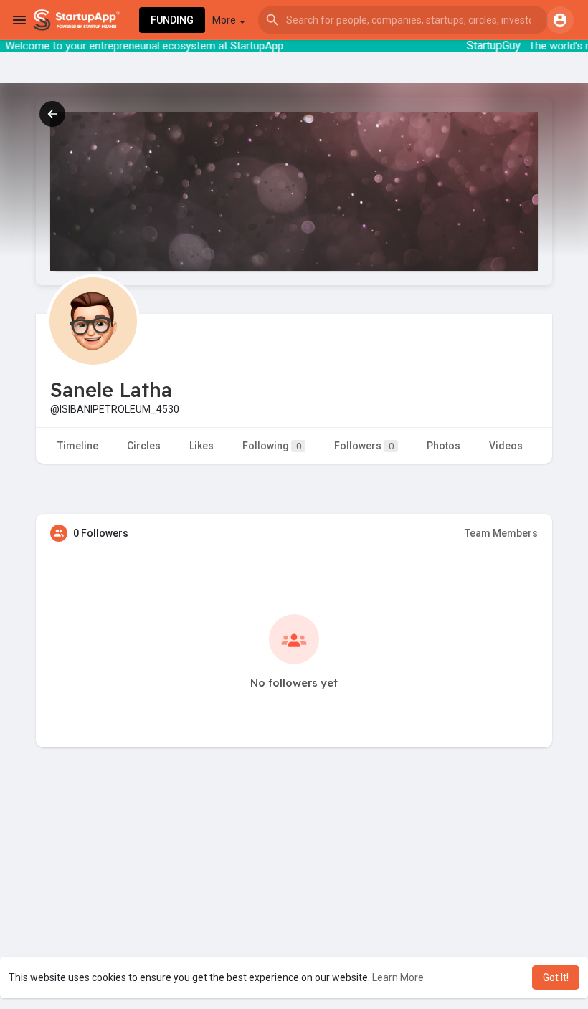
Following (271, 445)
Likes (201, 445)
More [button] (225, 20)
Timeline (77, 445)
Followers (364, 445)
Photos (443, 445)
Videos (506, 445)
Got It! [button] (556, 977)
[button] (403, 20)
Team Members (501, 533)
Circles (144, 445)
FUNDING (172, 20)
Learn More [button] (398, 977)
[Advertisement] (294, 905)
